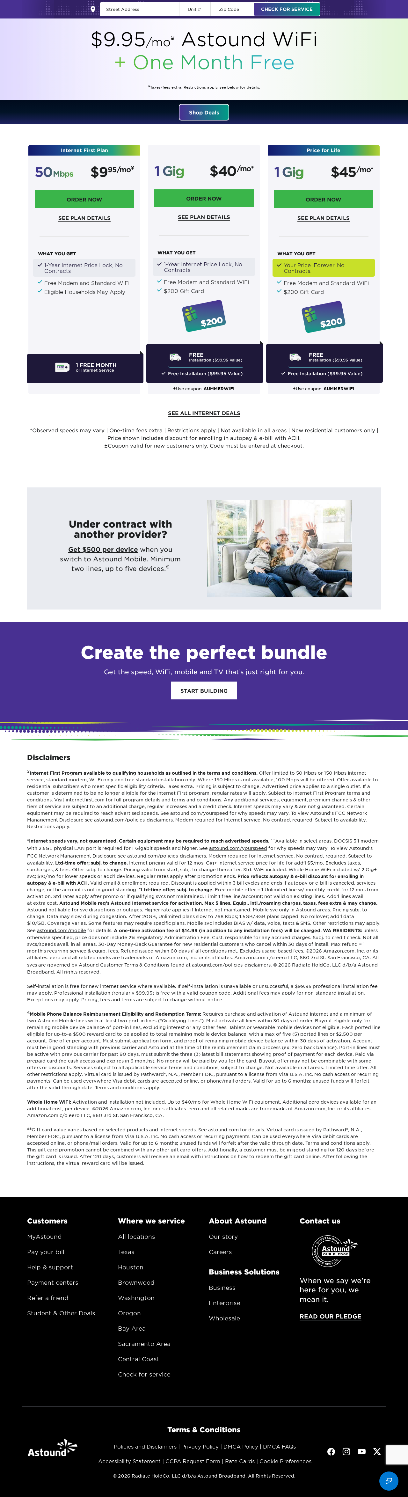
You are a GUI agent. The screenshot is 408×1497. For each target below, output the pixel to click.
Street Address (122, 9)
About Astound (238, 1220)
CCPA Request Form (192, 1461)
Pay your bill (45, 1251)
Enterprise (224, 1302)
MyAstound (44, 1236)
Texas (126, 1251)
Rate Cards (240, 1461)
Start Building (204, 690)
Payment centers (52, 1282)
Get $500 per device (103, 549)
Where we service (151, 1220)
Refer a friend (48, 1297)
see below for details (239, 87)
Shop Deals (204, 112)
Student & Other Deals (61, 1313)
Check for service (144, 1374)
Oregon (129, 1313)
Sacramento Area (144, 1343)
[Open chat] (388, 1481)
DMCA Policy (240, 1446)
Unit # (194, 9)
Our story (223, 1236)
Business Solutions (244, 1271)
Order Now (84, 199)
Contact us (320, 1220)
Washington (136, 1297)
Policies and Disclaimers (145, 1446)
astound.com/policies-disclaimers (166, 855)
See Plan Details (84, 218)
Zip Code (229, 9)
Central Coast (138, 1358)
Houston (130, 1267)
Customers (47, 1220)
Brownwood (136, 1282)
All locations (136, 1236)
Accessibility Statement (129, 1461)
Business (222, 1287)
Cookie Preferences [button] (285, 1461)
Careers (220, 1251)
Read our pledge (330, 1316)
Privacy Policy (200, 1446)
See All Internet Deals (204, 413)
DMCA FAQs (279, 1446)
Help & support (50, 1267)
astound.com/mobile (61, 930)
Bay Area (132, 1328)
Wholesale (224, 1318)
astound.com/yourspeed (238, 848)
